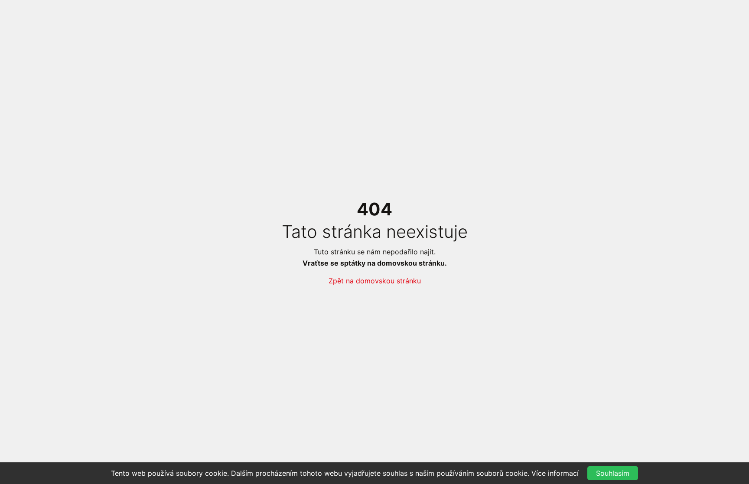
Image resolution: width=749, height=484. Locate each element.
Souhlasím (612, 473)
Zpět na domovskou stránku (375, 280)
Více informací (555, 473)
